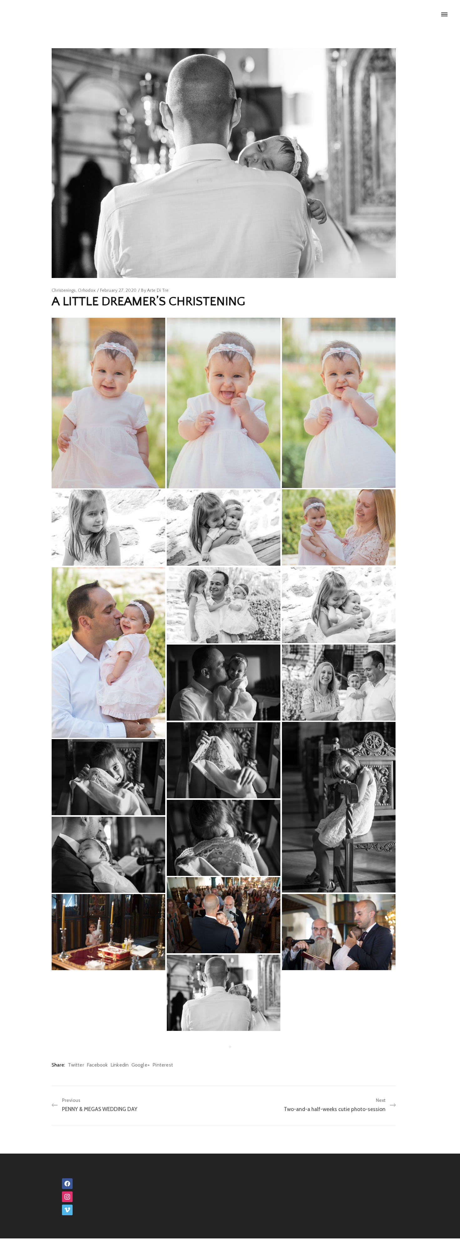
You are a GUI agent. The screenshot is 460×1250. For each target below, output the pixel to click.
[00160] (108, 652)
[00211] (339, 683)
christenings (64, 290)
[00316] (108, 777)
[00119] (223, 528)
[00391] (223, 915)
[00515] (223, 1070)
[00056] (108, 403)
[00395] (339, 932)
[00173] (223, 605)
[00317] (223, 838)
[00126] (339, 605)
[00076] (339, 403)
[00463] (108, 932)
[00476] (223, 993)
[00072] (223, 403)
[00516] (223, 1148)
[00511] (108, 1057)
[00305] (223, 683)
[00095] (339, 527)
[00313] (339, 807)
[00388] (108, 854)
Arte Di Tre (158, 290)
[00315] (223, 760)
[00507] (339, 1057)
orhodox (86, 290)
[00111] (108, 527)
